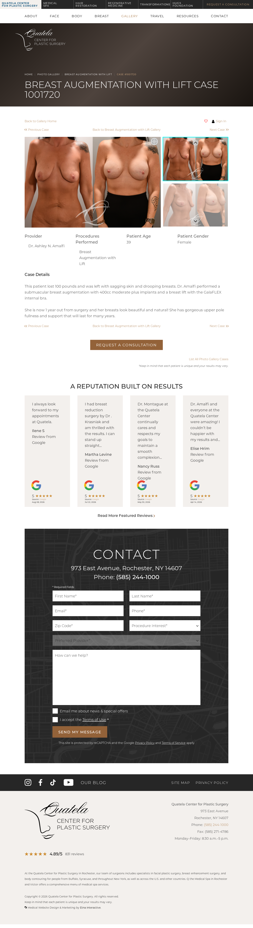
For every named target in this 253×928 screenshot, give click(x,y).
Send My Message (79, 731)
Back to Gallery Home (41, 121)
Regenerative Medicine (119, 4)
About (31, 16)
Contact (219, 16)
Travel (157, 16)
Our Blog (93, 782)
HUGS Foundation (183, 4)
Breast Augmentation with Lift (97, 257)
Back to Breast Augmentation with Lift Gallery (127, 129)
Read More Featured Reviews (125, 515)
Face (54, 16)
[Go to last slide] (196, 143)
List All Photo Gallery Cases (208, 359)
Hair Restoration (86, 4)
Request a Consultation (228, 4)
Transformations (155, 4)
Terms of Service (174, 743)
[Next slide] (196, 221)
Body (77, 16)
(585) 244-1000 (137, 577)
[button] (50, 129)
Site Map (180, 783)
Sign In (221, 121)
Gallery (129, 16)
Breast (102, 16)
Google (42, 499)
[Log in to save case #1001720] (206, 121)
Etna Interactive (90, 907)
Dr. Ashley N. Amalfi (46, 245)
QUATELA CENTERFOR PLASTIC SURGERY (20, 4)
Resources (188, 16)
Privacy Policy (144, 743)
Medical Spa (50, 4)
